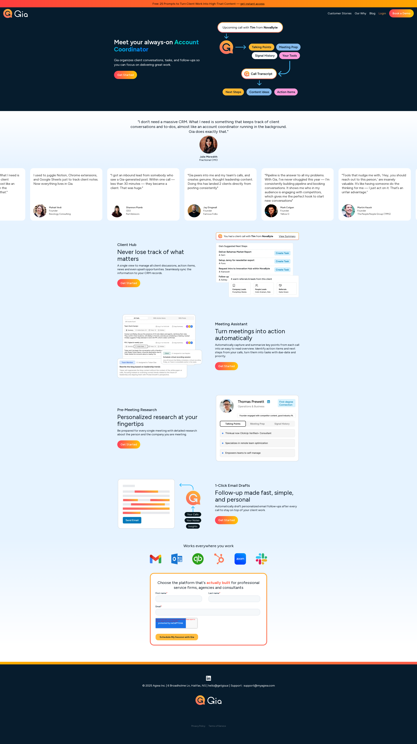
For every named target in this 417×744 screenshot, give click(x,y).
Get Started (125, 75)
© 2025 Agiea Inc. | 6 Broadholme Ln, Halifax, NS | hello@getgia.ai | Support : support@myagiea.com (208, 685)
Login (382, 13)
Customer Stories (340, 13)
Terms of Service (217, 726)
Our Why (360, 13)
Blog (372, 13)
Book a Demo (401, 13)
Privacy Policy (198, 726)
